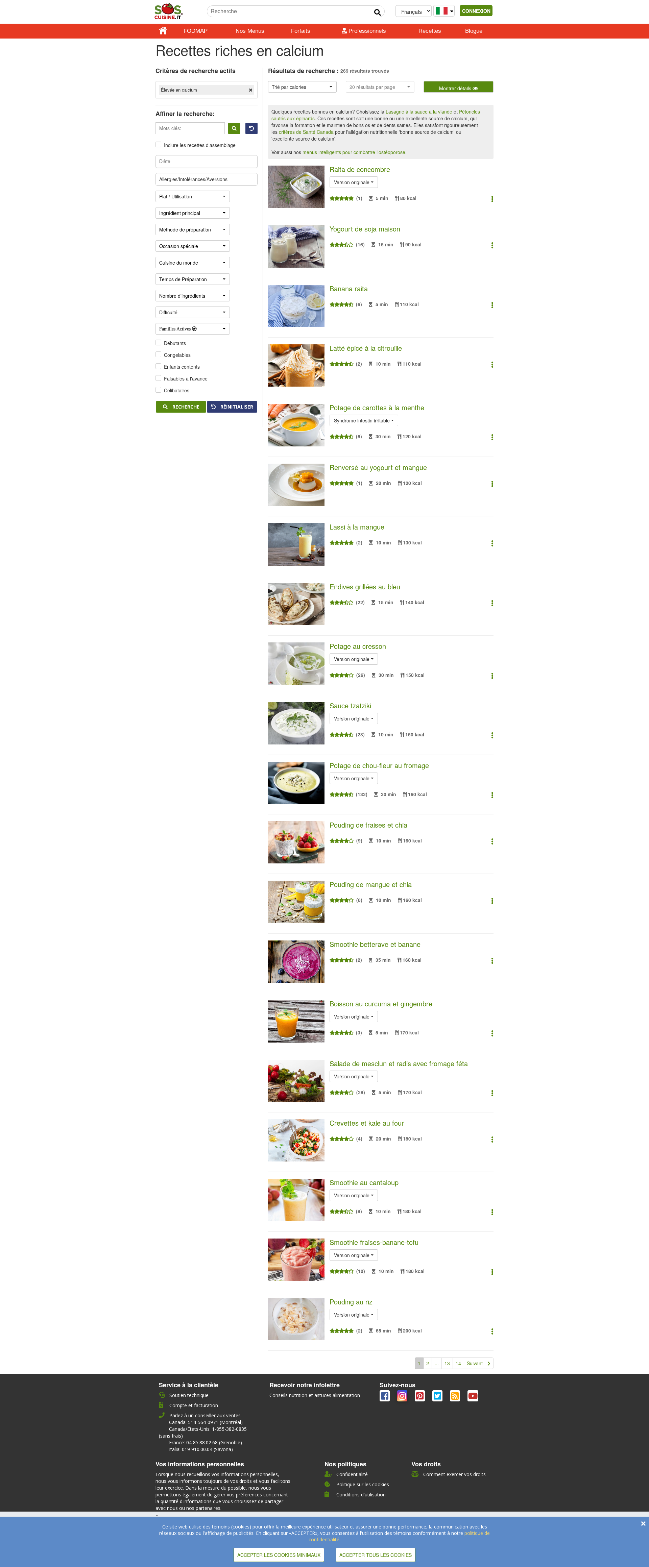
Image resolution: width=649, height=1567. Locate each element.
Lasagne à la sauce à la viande (419, 111)
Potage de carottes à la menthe (377, 407)
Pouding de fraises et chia (368, 825)
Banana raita (349, 288)
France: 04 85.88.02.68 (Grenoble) (205, 1442)
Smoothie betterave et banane (375, 944)
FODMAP (196, 31)
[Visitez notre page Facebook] (385, 1397)
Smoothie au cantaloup (364, 1182)
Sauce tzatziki (350, 705)
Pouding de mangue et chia (371, 884)
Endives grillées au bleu (365, 586)
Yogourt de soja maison (365, 229)
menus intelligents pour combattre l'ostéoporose (354, 152)
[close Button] (643, 1523)
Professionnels (366, 31)
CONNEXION (476, 10)
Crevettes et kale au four (367, 1123)
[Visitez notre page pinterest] (420, 1397)
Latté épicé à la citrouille (366, 348)
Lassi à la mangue (357, 527)
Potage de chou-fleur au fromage (379, 765)
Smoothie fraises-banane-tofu (374, 1242)
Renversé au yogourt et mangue (378, 467)
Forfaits (300, 31)
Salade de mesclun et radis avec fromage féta (399, 1063)
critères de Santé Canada (306, 131)
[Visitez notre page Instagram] (403, 1397)
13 (447, 1363)
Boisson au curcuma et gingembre (381, 1003)
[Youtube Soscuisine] (472, 1397)
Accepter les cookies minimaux (278, 1554)
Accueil (162, 31)
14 (458, 1363)
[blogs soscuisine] (455, 1397)
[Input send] (377, 12)
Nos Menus (250, 31)
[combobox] (302, 87)
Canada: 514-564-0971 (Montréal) (206, 1422)
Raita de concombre (360, 169)
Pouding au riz (351, 1301)
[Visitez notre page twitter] (438, 1397)
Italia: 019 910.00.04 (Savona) (201, 1449)
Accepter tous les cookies (375, 1554)
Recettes (429, 31)
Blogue (473, 31)
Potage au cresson (358, 646)
